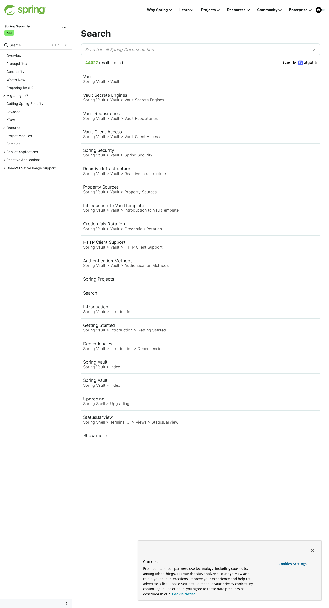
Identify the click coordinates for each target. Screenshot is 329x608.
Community (267, 9)
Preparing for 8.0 (20, 88)
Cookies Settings (293, 563)
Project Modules (19, 136)
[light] (320, 10)
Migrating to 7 (17, 96)
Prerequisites (17, 63)
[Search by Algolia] (300, 62)
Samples (13, 144)
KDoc (11, 120)
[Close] (312, 550)
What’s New (16, 80)
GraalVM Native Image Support (31, 168)
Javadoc (13, 112)
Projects (208, 9)
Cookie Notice (183, 594)
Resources (236, 9)
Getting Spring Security (25, 103)
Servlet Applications (22, 152)
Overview (14, 56)
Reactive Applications (23, 160)
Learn (184, 9)
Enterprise (298, 9)
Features (13, 128)
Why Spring (157, 9)
